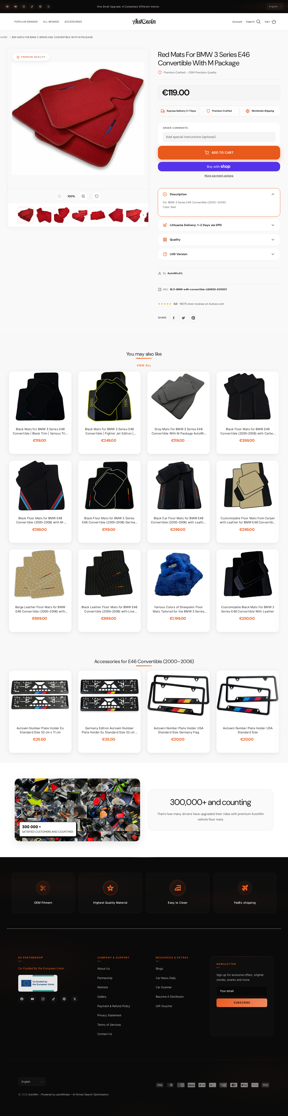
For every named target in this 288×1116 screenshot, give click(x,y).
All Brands (51, 21)
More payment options (219, 175)
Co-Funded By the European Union (41, 968)
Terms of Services (109, 1024)
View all (144, 365)
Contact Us (104, 1034)
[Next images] (143, 215)
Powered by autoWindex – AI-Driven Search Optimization (75, 1094)
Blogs (159, 968)
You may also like (144, 354)
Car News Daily (166, 978)
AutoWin (33, 1094)
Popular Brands (26, 21)
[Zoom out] (59, 196)
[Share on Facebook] (174, 318)
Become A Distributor (170, 996)
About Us (103, 968)
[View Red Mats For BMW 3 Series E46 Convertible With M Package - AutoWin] (26, 215)
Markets (102, 987)
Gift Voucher (164, 1006)
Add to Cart (223, 153)
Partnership (104, 978)
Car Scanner (164, 987)
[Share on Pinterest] (193, 318)
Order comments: (175, 128)
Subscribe (242, 1002)
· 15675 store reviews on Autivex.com (199, 304)
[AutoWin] (144, 21)
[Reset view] (96, 196)
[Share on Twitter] (183, 318)
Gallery (101, 996)
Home (4, 37)
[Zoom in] (83, 196)
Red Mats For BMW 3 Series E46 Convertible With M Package (52, 37)
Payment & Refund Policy (113, 1006)
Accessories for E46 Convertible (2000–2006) (144, 661)
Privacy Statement (109, 1015)
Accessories (73, 21)
